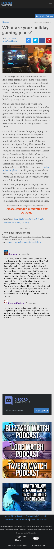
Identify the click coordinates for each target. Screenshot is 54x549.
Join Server (42, 410)
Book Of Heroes (20, 219)
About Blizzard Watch (14, 516)
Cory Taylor (10, 38)
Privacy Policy (22, 519)
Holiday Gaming (21, 222)
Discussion (6, 22)
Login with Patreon (44, 16)
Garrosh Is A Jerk (35, 219)
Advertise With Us (38, 519)
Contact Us (31, 516)
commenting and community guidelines (24, 242)
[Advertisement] (27, 338)
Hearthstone (8, 222)
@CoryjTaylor (11, 41)
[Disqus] (27, 283)
